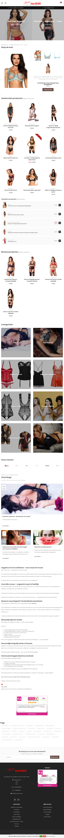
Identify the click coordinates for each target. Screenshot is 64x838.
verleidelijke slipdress (30, 734)
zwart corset (13, 736)
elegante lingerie (39, 725)
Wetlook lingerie (8, 637)
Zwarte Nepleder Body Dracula (10, 126)
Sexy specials (36, 328)
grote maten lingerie (6, 728)
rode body (14, 731)
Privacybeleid (16, 812)
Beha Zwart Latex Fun (11, 158)
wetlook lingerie (51, 734)
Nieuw (2, 328)
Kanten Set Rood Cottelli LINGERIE (53, 280)
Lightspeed (34, 834)
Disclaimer (16, 809)
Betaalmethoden (17, 819)
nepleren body (31, 728)
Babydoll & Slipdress (38, 360)
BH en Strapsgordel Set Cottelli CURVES (32, 280)
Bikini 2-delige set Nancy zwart (53, 191)
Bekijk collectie (28, 98)
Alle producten (47, 816)
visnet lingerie (41, 734)
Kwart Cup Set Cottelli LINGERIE (10, 312)
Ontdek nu (16, 28)
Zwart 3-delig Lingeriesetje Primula (53, 126)
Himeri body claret (11, 190)
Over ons (16, 824)
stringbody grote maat (18, 734)
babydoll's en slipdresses (28, 631)
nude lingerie (50, 728)
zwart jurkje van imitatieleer (34, 736)
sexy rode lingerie (38, 731)
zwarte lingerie (18, 739)
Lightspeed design (42, 834)
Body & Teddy (4, 392)
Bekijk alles (21, 199)
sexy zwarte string (6, 734)
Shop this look (48, 89)
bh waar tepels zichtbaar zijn (17, 725)
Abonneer (55, 757)
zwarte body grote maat (7, 739)
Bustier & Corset (5, 360)
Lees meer (5, 526)
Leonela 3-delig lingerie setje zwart (32, 159)
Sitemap (17, 826)
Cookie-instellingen (16, 816)
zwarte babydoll (46, 736)
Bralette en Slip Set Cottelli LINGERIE (10, 280)
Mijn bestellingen (47, 809)
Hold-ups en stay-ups (9, 635)
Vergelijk (47, 814)
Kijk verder (48, 28)
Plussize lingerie (37, 392)
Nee (44, 836)
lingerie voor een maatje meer (19, 728)
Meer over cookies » (50, 836)
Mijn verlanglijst (47, 812)
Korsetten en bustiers (9, 632)
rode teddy (21, 731)
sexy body (29, 731)
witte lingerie (5, 736)
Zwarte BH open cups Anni (32, 190)
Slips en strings (7, 634)
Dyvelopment (50, 834)
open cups (58, 728)
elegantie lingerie (50, 725)
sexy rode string (48, 731)
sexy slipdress (57, 731)
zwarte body (55, 736)
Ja (40, 836)
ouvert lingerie (5, 731)
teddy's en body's (17, 631)
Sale (34, 424)
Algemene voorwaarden (16, 807)
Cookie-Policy (16, 814)
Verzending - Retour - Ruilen (16, 821)
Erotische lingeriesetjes (9, 629)
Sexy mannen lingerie (6, 424)
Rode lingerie (5, 725)
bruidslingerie (29, 725)
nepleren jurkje (40, 728)
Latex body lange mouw (53, 158)
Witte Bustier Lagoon (32, 126)
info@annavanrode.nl (17, 793)
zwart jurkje (22, 736)
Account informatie (47, 807)
